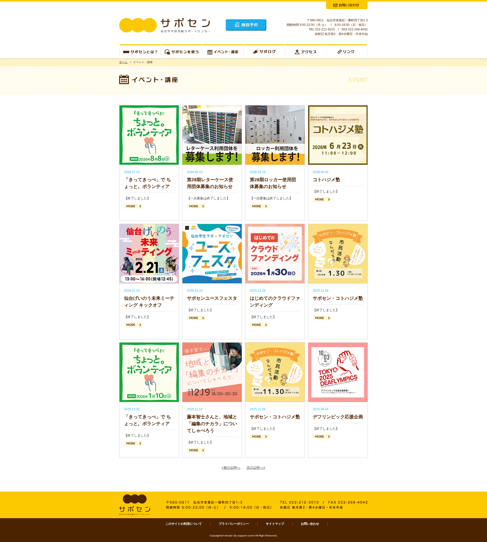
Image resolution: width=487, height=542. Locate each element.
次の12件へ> (256, 468)
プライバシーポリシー (234, 524)
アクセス (305, 51)
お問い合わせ (310, 524)
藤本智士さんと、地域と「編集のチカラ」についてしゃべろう (212, 423)
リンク (347, 51)
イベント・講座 (223, 51)
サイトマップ (275, 524)
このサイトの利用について (183, 524)
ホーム (123, 62)
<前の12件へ (231, 468)
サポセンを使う (181, 51)
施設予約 (246, 25)
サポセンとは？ (140, 51)
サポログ (264, 51)
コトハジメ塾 (326, 179)
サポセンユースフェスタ (212, 298)
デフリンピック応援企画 (338, 416)
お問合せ (347, 5)
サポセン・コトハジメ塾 (338, 298)
